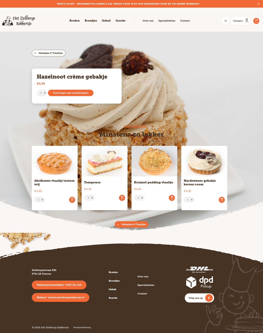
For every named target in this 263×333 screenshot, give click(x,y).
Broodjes (91, 20)
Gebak (106, 20)
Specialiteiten (166, 20)
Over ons (148, 20)
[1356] (122, 198)
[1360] (222, 200)
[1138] (172, 198)
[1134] (72, 200)
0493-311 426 (59, 284)
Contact (185, 20)
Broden (74, 20)
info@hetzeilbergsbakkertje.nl (60, 297)
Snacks (120, 20)
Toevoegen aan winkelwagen (70, 92)
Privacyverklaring (82, 327)
